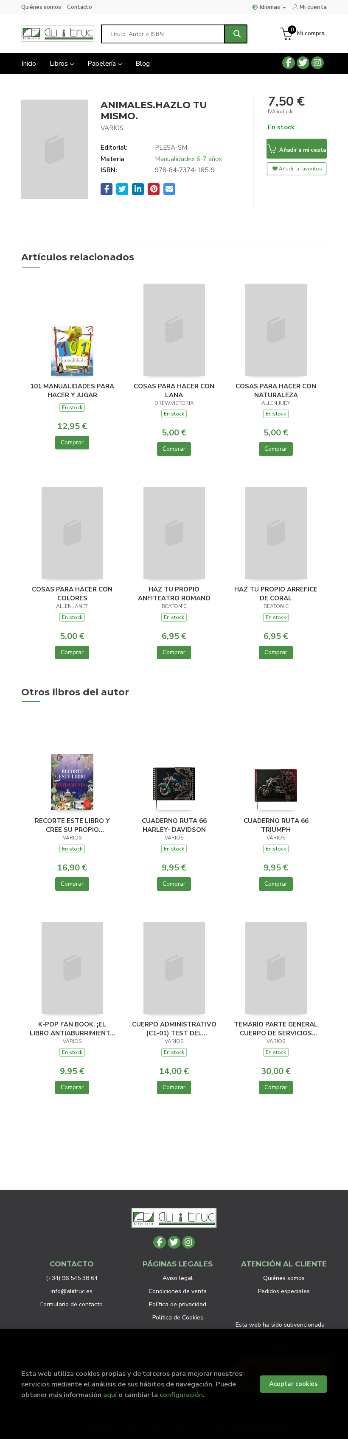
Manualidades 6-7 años (188, 159)
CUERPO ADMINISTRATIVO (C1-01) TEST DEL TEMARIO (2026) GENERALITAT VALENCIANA (174, 1028)
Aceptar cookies (293, 1384)
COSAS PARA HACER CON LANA (174, 390)
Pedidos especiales (284, 1291)
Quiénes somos (41, 7)
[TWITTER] (303, 62)
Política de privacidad (177, 1304)
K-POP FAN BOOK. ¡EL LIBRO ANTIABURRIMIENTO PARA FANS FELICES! (72, 1028)
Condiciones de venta (178, 1291)
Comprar (72, 442)
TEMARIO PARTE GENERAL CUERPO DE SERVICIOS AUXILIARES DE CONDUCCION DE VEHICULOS (276, 1028)
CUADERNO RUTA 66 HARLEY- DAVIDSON (174, 825)
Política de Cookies (177, 1318)
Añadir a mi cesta (302, 150)
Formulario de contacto (71, 1304)
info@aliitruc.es (72, 1291)
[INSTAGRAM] (317, 62)
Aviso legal (178, 1278)
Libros (60, 63)
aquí (110, 1395)
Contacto (79, 7)
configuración (181, 1395)
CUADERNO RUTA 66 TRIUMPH (276, 825)
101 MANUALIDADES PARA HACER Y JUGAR (72, 390)
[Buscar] (235, 33)
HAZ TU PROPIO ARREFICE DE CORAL (275, 593)
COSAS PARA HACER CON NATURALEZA (276, 390)
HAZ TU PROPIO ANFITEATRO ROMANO (174, 593)
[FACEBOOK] (288, 62)
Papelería (102, 63)
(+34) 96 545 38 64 (72, 1278)
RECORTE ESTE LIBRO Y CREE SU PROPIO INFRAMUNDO (72, 825)
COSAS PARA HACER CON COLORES (72, 593)
